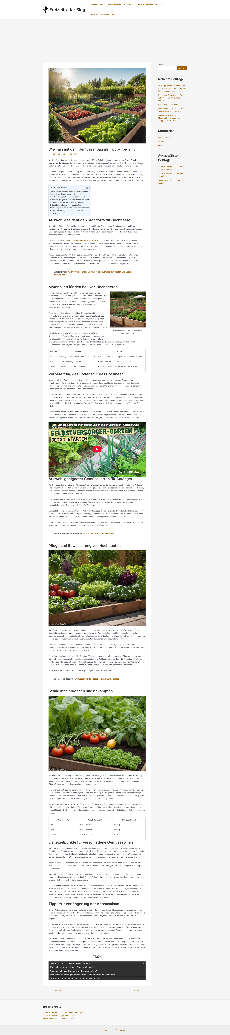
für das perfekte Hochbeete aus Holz (85, 240)
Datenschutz (121, 1030)
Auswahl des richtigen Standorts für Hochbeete (69, 191)
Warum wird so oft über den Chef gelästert (98, 679)
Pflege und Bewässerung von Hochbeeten (68, 202)
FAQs (54, 213)
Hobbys (161, 141)
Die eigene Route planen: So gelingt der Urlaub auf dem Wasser (170, 98)
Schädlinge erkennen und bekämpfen (66, 205)
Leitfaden (126, 174)
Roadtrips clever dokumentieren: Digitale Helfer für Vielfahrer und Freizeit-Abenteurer (172, 88)
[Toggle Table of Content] (86, 188)
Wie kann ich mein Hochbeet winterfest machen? (73, 971)
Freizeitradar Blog (67, 9)
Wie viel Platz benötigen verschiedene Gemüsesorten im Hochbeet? (82, 974)
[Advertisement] (115, 37)
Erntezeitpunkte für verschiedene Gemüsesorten (70, 208)
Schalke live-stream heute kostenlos (58, 1018)
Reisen (161, 145)
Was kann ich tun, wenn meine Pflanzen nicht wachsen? (76, 978)
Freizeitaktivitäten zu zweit (119, 5)
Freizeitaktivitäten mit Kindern (102, 14)
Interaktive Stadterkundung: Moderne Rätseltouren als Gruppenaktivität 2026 (170, 118)
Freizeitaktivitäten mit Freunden (148, 5)
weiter (138, 991)
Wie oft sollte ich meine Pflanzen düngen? (70, 963)
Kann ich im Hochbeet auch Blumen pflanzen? (72, 967)
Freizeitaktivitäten (97, 5)
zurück (56, 991)
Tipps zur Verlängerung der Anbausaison (67, 210)
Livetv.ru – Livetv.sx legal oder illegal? (59, 1015)
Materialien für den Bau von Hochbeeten (67, 194)
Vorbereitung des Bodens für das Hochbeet (68, 197)
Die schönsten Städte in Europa (99, 533)
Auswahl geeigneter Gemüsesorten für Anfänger (70, 200)
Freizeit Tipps (55, 154)
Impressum (108, 1030)
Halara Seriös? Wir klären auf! (170, 104)
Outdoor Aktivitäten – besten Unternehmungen (63, 1013)
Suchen (161, 64)
